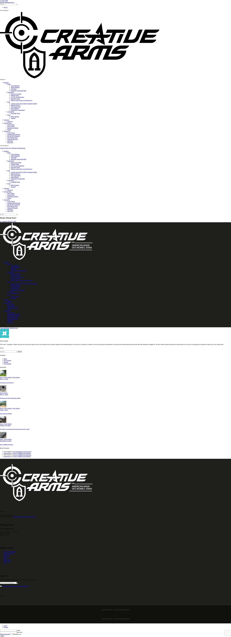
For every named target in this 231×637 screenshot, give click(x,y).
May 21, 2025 (4, 394)
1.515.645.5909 (31, 516)
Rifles (5, 558)
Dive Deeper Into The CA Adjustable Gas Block (10, 398)
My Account (7, 561)
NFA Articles (7, 360)
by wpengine (4, 221)
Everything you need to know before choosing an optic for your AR (14, 429)
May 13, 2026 (4, 379)
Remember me (16, 634)
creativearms (7, 453)
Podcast (6, 362)
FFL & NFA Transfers (10, 551)
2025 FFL (6, 555)
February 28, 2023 (5, 425)
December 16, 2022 (5, 441)
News (5, 359)
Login (5, 625)
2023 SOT (7, 556)
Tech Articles (7, 363)
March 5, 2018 (12, 221)
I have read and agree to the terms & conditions (15, 586)
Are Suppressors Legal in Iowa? (7, 382)
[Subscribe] (17, 583)
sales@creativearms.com (20, 516)
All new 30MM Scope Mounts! (6, 444)
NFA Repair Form (9, 553)
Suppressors (7, 560)
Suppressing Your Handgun (6, 413)
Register (6, 627)
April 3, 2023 (4, 410)
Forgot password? (5, 634)
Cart (5, 563)
